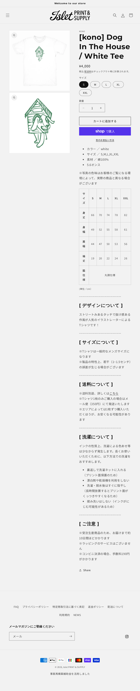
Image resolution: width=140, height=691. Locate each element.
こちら (113, 393)
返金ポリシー (96, 606)
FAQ (16, 606)
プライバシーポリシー (35, 606)
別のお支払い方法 (105, 140)
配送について (116, 606)
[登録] (71, 636)
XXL (85, 93)
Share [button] (87, 570)
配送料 (87, 71)
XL (118, 84)
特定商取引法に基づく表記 (68, 606)
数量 (81, 101)
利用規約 (64, 615)
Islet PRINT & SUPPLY (74, 667)
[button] (8, 15)
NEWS (77, 615)
